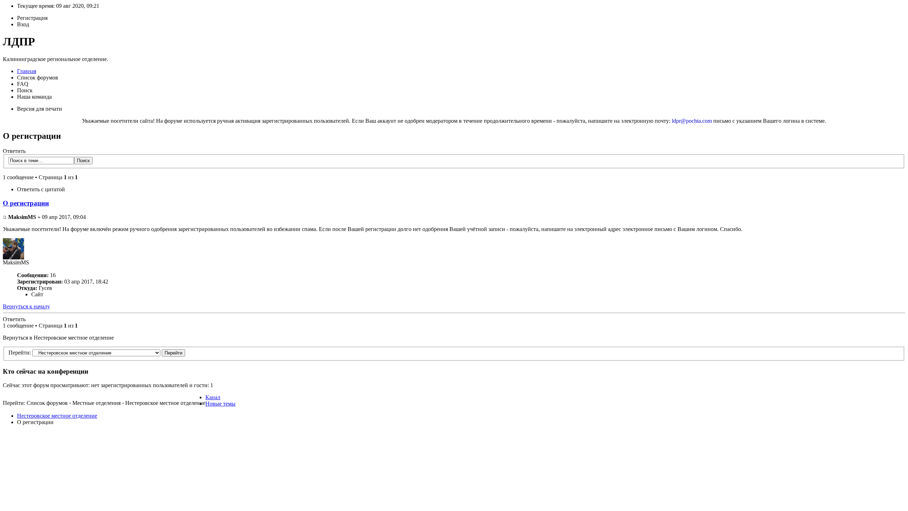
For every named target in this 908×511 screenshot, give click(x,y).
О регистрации (26, 203)
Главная (26, 71)
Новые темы (220, 404)
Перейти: (20, 353)
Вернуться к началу (26, 306)
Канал (212, 397)
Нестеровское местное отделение (57, 416)
